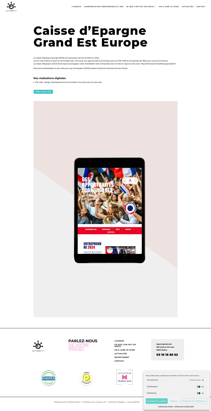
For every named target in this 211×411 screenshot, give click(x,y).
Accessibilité (134, 402)
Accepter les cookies (156, 401)
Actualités (188, 6)
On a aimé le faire (169, 6)
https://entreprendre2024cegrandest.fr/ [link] (158, 64)
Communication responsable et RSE (103, 6)
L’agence (76, 6)
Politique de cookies (165, 406)
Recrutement (122, 357)
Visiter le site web (43, 92)
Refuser (173, 401)
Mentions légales (116, 402)
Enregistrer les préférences (193, 401)
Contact (200, 6)
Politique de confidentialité (184, 406)
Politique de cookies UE (94, 402)
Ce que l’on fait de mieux (140, 6)
